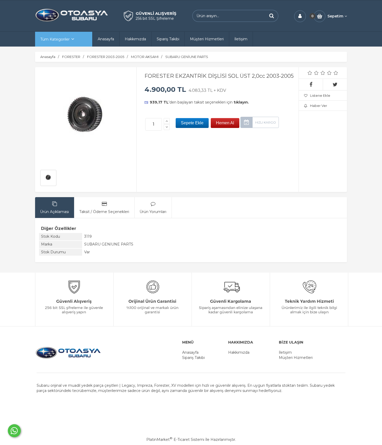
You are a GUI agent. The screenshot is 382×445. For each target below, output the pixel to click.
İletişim (285, 352)
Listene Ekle (320, 95)
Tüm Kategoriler (55, 39)
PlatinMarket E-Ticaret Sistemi (175, 439)
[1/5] (310, 73)
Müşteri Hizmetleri (296, 357)
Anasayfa (190, 352)
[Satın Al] (225, 123)
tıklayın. (241, 102)
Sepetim (335, 16)
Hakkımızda (238, 352)
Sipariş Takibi (193, 357)
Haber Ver (318, 106)
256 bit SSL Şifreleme (155, 18)
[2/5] (313, 73)
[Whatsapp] (14, 430)
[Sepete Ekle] (192, 123)
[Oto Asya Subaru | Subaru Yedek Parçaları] (71, 21)
